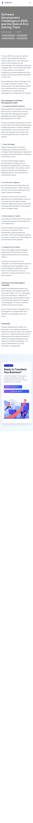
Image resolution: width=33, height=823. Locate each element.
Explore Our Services (16, 391)
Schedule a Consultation (11, 387)
